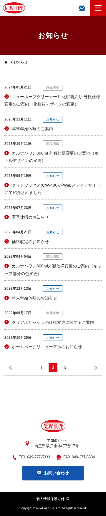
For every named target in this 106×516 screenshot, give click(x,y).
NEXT (95, 367)
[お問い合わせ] (82, 8)
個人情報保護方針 (50, 499)
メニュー (98, 8)
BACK (10, 367)
